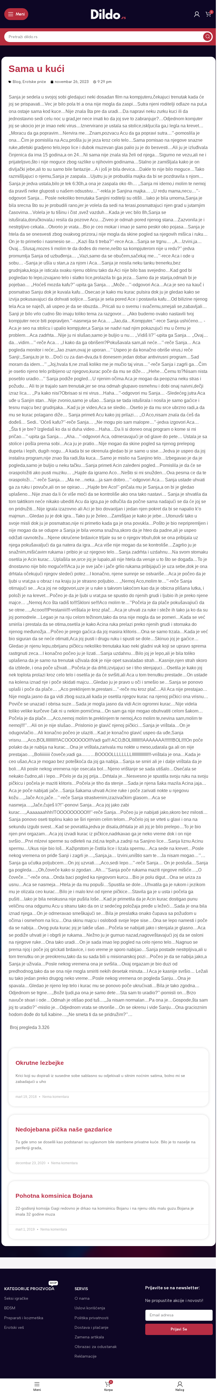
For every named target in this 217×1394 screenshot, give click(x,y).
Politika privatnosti (91, 1318)
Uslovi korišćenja (90, 1308)
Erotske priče (34, 82)
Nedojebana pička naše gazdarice (64, 1129)
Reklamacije (86, 1356)
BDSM (9, 1308)
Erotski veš (14, 1327)
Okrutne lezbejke (40, 1062)
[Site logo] (108, 13)
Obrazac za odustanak (96, 1346)
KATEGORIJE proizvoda (30, 1287)
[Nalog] (197, 14)
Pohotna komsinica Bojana (54, 1195)
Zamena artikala (89, 1337)
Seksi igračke (16, 1298)
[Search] (207, 36)
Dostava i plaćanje (91, 1327)
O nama (82, 1298)
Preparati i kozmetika (23, 1318)
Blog (17, 82)
